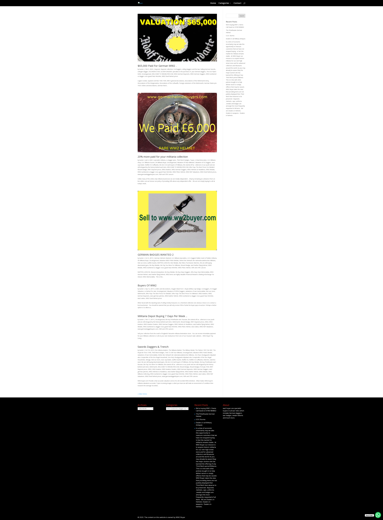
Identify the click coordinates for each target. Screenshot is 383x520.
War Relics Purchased (186, 263)
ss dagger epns (171, 160)
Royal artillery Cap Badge (193, 289)
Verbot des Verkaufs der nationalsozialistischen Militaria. (197, 260)
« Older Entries (142, 394)
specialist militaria (159, 160)
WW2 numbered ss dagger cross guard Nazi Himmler (155, 172)
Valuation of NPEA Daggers (176, 291)
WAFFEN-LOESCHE (163, 263)
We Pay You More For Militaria (170, 265)
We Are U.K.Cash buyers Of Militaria (170, 165)
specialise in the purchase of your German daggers (189, 72)
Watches (196, 263)
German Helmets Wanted (162, 258)
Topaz (192, 160)
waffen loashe (151, 263)
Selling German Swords (207, 69)
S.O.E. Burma (230, 36)
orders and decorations (162, 289)
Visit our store (142, 263)
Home (213, 3)
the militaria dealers (161, 350)
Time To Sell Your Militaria (173, 352)
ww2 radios (141, 298)
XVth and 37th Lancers (166, 174)
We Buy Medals (154, 265)
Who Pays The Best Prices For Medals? (202, 167)
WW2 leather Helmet (171, 296)
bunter (142, 69)
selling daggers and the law (191, 69)
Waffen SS (185, 360)
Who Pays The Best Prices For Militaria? (185, 293)
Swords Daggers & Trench (153, 346)
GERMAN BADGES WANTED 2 (156, 254)
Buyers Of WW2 (147, 285)
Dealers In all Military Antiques (235, 39)
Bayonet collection (167, 69)
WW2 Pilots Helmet (179, 172)
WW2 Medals (210, 170)
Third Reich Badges (183, 160)
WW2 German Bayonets (182, 74)
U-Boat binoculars (201, 160)
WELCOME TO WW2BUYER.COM (162, 74)
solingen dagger (143, 72)
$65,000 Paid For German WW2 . (157, 66)
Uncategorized (146, 74)
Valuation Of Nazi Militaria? (185, 162)
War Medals (174, 263)
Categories (224, 3)
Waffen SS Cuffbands (152, 165)
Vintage (148, 360)
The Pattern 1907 (200, 350)
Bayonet (157, 69)
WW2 (206, 322)
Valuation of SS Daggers (203, 162)
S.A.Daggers (177, 69)
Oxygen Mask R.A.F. (177, 289)
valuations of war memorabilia (195, 291)
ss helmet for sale (150, 291)
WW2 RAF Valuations (192, 172)
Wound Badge (142, 170)
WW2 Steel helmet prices (170, 76)
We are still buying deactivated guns (152, 362)
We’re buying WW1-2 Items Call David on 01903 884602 (206, 409)
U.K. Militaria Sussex (148, 162)
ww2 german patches (157, 296)
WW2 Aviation (166, 170)
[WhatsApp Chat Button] (378, 515)
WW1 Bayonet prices (154, 170)
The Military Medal (188, 350)
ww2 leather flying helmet (199, 265)
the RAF (209, 350)
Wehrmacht (141, 293)
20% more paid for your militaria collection (163, 156)
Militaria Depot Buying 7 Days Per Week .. (162, 316)
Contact (237, 3)
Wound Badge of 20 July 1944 (199, 367)
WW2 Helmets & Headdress (196, 170)
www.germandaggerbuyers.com (148, 174)
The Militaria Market (175, 350)
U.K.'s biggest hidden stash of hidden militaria (202, 258)
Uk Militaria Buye (160, 162)
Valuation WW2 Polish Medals (169, 260)
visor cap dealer (166, 360)
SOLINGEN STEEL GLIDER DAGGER (160, 72)
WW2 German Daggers (197, 74)
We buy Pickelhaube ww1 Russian (176, 319)
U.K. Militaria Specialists (179, 258)
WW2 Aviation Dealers (151, 324)
